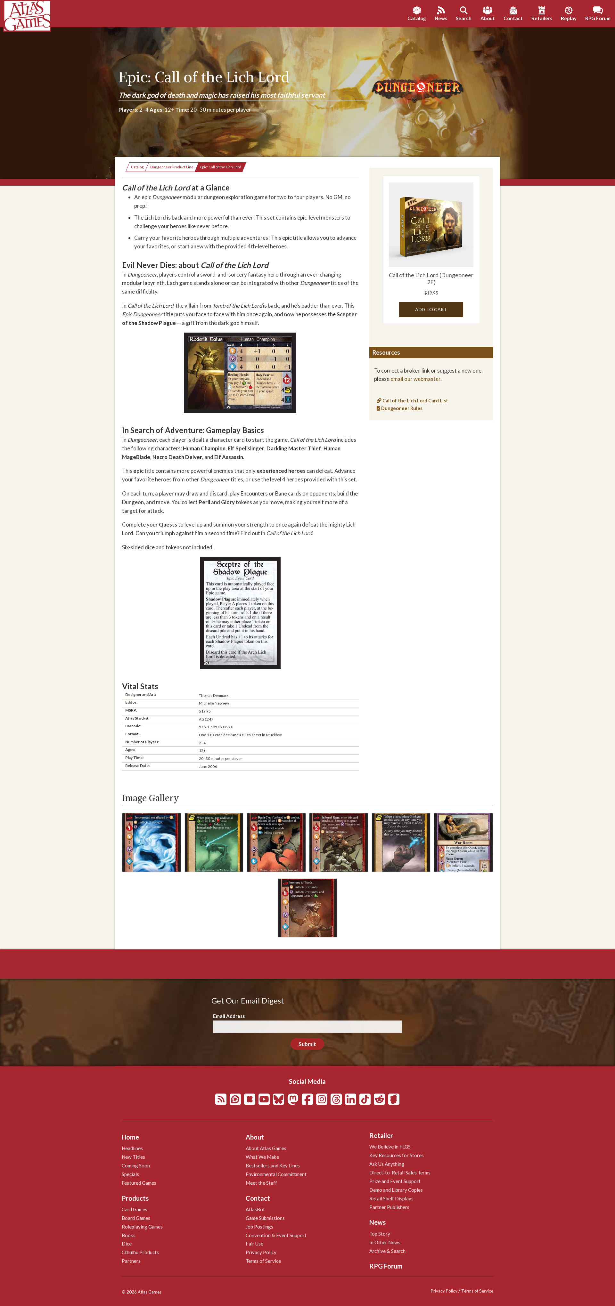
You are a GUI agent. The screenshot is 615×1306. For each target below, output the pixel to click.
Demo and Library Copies (396, 1190)
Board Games (136, 1218)
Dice (127, 1243)
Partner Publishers (389, 1207)
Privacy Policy (261, 1252)
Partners (131, 1261)
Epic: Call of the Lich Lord (220, 167)
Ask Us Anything (386, 1164)
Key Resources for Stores (396, 1155)
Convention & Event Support (276, 1235)
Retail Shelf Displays (391, 1198)
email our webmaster (415, 378)
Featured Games (139, 1183)
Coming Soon (136, 1165)
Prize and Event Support (395, 1181)
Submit (307, 1044)
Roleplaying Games (142, 1226)
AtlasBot (255, 1209)
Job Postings (259, 1226)
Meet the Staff (261, 1183)
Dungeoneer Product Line (171, 167)
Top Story (379, 1234)
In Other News (384, 1242)
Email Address (229, 1016)
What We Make (262, 1157)
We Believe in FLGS (390, 1146)
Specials (130, 1174)
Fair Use (254, 1243)
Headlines (132, 1148)
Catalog (137, 167)
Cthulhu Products (140, 1252)
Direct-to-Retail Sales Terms (399, 1172)
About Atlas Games (266, 1148)
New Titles (133, 1157)
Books (128, 1235)
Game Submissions (265, 1218)
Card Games (134, 1209)
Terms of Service (263, 1261)
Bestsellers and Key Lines (273, 1165)
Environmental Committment (276, 1174)
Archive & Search (387, 1251)
